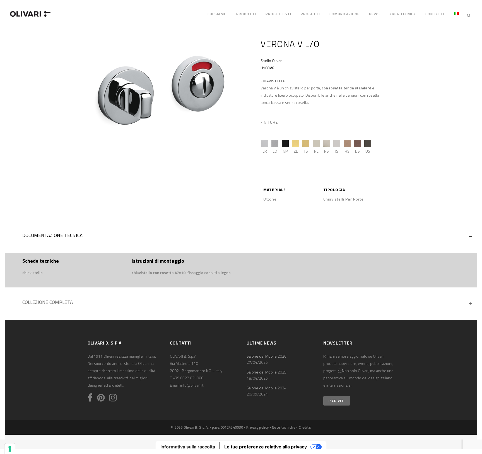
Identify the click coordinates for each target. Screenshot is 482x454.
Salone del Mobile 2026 (266, 356)
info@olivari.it (191, 385)
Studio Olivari (272, 61)
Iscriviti (337, 400)
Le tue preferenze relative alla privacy (265, 447)
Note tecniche (283, 427)
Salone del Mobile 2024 (266, 388)
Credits (305, 427)
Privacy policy (257, 427)
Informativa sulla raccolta (187, 447)
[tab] (241, 236)
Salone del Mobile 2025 (266, 372)
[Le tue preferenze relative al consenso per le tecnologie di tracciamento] (9, 448)
